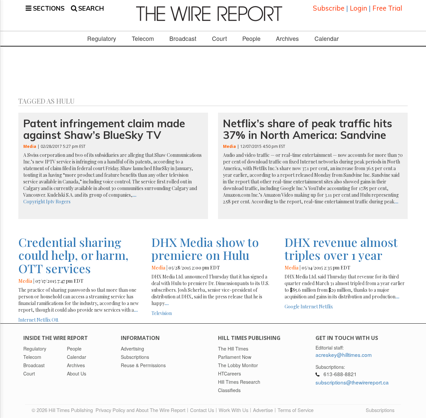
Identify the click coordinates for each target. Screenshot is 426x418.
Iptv (50, 201)
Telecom (143, 39)
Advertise (263, 409)
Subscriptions (380, 409)
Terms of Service (296, 409)
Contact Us (202, 409)
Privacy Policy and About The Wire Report (140, 409)
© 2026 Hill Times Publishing (64, 409)
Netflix (44, 320)
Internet (27, 320)
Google (292, 306)
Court (219, 39)
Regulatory (101, 39)
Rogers (63, 201)
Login (358, 8)
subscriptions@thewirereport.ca (352, 382)
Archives (287, 39)
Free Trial (387, 8)
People (251, 39)
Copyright (34, 201)
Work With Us (233, 409)
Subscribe (328, 8)
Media (29, 146)
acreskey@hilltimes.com (344, 354)
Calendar (327, 39)
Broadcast (182, 39)
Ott (55, 320)
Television (161, 313)
